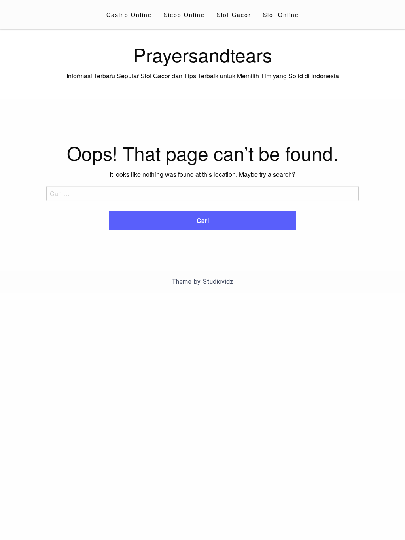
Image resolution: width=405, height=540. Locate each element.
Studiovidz (218, 281)
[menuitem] (129, 14)
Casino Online (129, 15)
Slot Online (281, 15)
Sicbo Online (184, 15)
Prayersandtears (202, 54)
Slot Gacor (234, 15)
